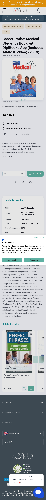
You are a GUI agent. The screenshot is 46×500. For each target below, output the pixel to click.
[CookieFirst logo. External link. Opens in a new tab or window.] (3, 240)
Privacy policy (39, 238)
